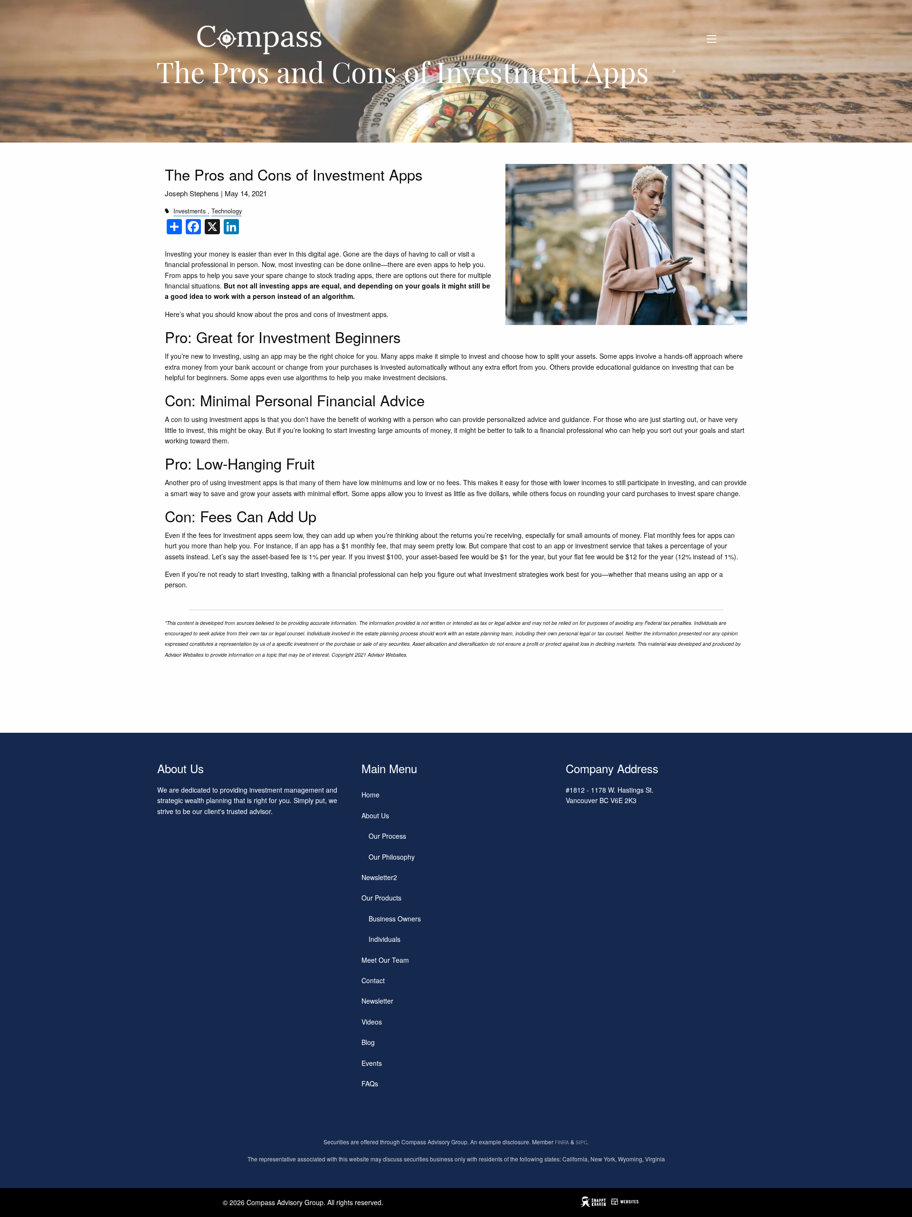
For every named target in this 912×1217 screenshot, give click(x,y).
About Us (375, 815)
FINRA (562, 1142)
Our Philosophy (392, 857)
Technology (226, 211)
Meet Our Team (385, 960)
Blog (368, 1042)
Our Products (381, 897)
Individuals (384, 939)
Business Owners (395, 918)
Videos (371, 1021)
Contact (373, 980)
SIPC (581, 1142)
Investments (189, 211)
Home (370, 794)
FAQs (369, 1083)
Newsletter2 (379, 877)
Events (371, 1063)
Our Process (387, 836)
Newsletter (377, 1001)
